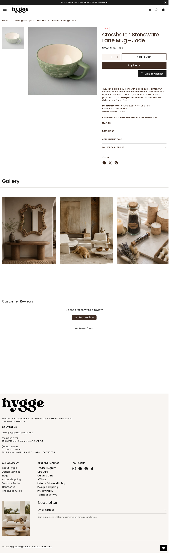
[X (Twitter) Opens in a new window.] (110, 163)
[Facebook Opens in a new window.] (104, 163)
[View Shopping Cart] (163, 10)
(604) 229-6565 (10, 446)
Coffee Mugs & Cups (21, 20)
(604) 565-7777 (10, 438)
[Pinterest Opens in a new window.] (116, 163)
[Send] (165, 510)
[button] (5, 10)
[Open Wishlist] (163, 548)
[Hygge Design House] (23, 405)
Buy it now (134, 65)
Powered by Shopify (42, 546)
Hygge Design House (20, 546)
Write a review (84, 316)
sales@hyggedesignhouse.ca (17, 432)
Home (5, 20)
